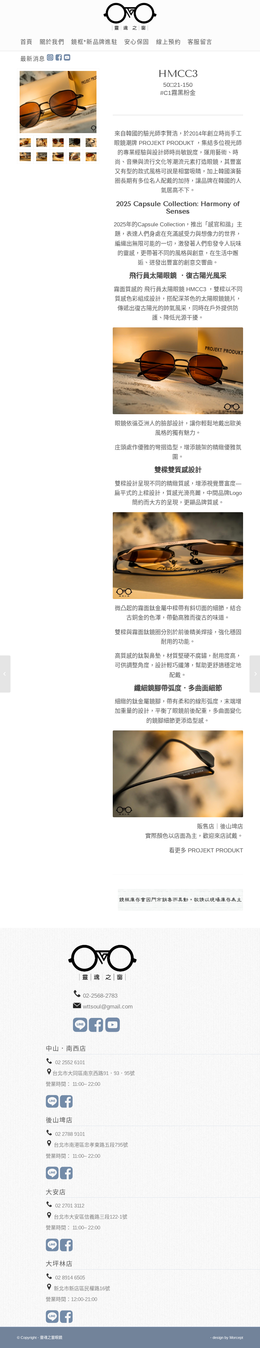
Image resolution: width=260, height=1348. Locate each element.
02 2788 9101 (70, 1134)
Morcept (236, 1337)
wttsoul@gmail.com (108, 1006)
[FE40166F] (255, 674)
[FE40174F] (5, 674)
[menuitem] (26, 42)
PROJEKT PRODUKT (215, 850)
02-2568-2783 (100, 996)
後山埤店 (231, 826)
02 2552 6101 (70, 1062)
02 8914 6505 (70, 1277)
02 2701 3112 (69, 1205)
